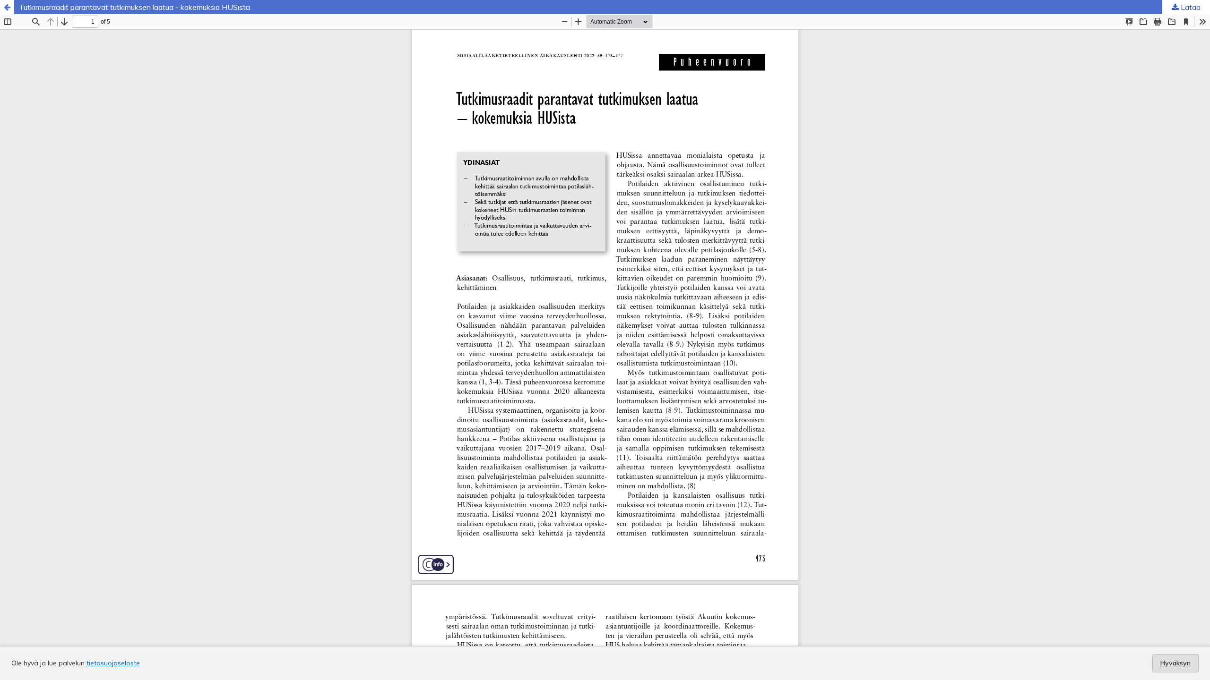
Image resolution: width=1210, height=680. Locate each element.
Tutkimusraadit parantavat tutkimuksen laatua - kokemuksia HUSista (134, 7)
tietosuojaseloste (113, 663)
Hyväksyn (1175, 663)
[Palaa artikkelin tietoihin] (7, 7)
